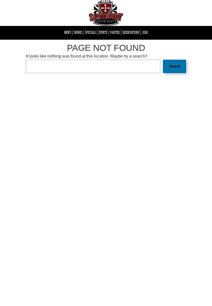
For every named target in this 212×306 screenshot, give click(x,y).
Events (103, 32)
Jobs (145, 32)
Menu (67, 32)
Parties (115, 32)
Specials (90, 32)
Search (174, 66)
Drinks (78, 32)
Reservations (131, 32)
